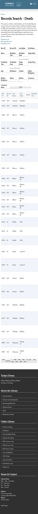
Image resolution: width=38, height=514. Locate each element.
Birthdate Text (13, 54)
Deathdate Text (4, 63)
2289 (15, 359)
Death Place (32, 62)
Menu (34, 4)
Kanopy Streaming (8, 438)
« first (3, 359)
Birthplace (13, 71)
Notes (2, 53)
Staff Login (4, 505)
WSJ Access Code (8, 445)
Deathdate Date (13, 63)
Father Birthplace (31, 72)
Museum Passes (7, 407)
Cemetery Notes (4, 86)
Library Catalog (7, 427)
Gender (21, 71)
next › (29, 359)
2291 (23, 359)
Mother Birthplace (4, 79)
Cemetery (31, 78)
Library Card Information (10, 400)
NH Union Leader (8, 449)
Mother (21, 78)
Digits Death (21, 63)
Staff (4, 411)
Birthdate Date (22, 54)
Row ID (3, 48)
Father (12, 78)
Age (2, 71)
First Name (31, 48)
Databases (6, 430)
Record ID (13, 48)
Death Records (5, 43)
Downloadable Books (9, 434)
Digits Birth (31, 53)
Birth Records (5, 39)
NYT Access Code (8, 441)
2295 (16, 361)
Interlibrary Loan (8, 463)
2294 (12, 361)
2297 (25, 361)
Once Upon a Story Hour (10, 380)
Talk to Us (6, 467)
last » (34, 359)
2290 (19, 359)
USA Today (6, 456)
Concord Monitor (8, 452)
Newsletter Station (8, 414)
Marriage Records (6, 41)
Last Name (22, 48)
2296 (20, 361)
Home (3, 14)
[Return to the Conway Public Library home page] (12, 6)
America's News (7, 460)
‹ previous (8, 360)
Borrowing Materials (9, 403)
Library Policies (7, 396)
